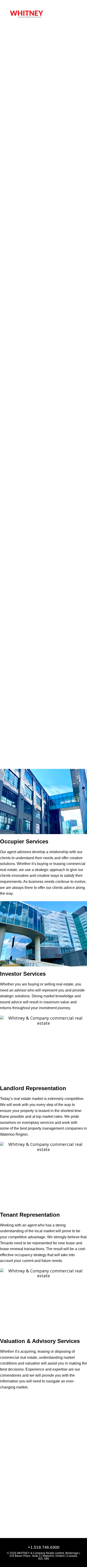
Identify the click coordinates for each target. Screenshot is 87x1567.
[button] (74, 14)
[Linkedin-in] (7, 1479)
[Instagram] (16, 1479)
